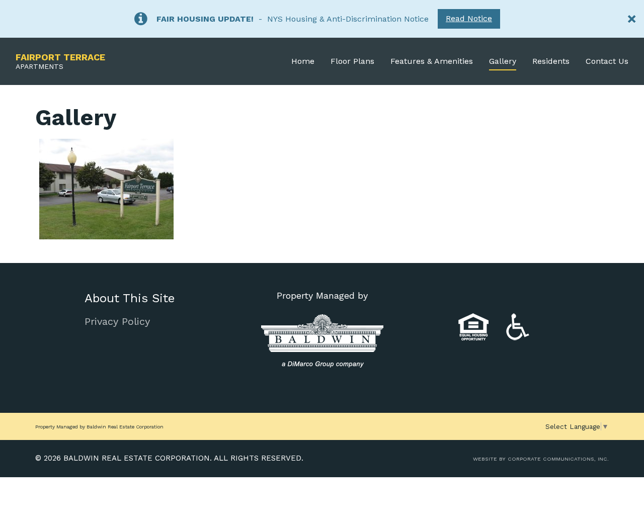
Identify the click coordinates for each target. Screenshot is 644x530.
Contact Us (607, 61)
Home (302, 61)
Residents (551, 61)
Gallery (502, 61)
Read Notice (469, 18)
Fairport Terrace (60, 61)
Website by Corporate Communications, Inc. (541, 459)
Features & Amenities (431, 61)
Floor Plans (352, 61)
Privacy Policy (117, 321)
